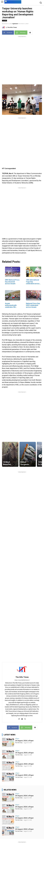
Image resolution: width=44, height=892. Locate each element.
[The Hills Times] (4, 27)
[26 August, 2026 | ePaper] (8, 742)
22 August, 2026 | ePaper (24, 775)
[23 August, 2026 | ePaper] (8, 765)
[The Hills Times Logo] (13, 2)
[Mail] (22, 718)
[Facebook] (19, 718)
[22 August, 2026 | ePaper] (8, 777)
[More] (30, 32)
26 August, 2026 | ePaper (24, 741)
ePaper (17, 738)
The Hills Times (12, 27)
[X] (25, 718)
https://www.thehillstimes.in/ (22, 680)
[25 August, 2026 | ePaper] (8, 754)
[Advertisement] (22, 60)
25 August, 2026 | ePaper (24, 753)
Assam (4, 20)
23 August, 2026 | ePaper (24, 764)
